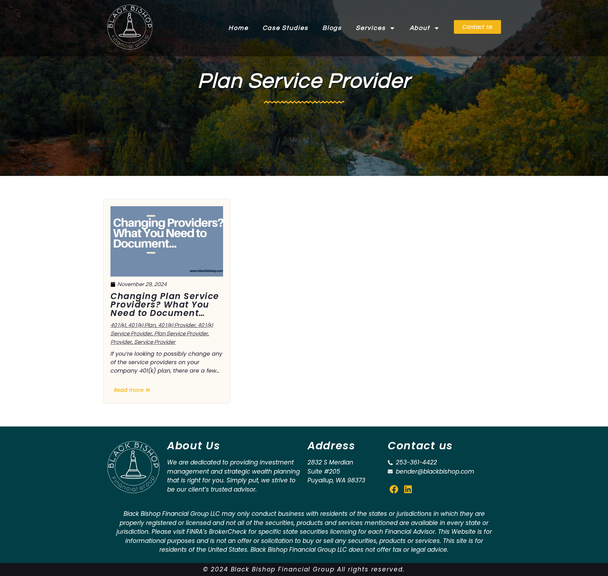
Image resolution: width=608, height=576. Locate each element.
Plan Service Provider (181, 333)
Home (238, 28)
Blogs (332, 28)
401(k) (118, 325)
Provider (121, 342)
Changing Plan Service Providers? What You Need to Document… (164, 304)
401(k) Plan (142, 325)
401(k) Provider (176, 325)
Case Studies (285, 28)
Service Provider (155, 342)
